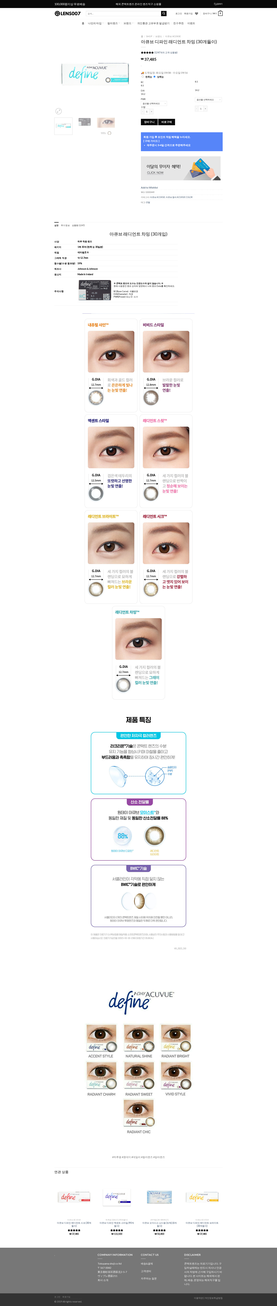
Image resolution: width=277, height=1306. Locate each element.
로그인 (179, 13)
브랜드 (127, 23)
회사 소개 (103, 1279)
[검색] (164, 13)
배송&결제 (147, 1263)
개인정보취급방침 (214, 1298)
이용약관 (198, 1298)
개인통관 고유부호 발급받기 (153, 23)
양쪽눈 (160, 76)
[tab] (56, 225)
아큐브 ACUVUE (173, 36)
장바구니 (149, 121)
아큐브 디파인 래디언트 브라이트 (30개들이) (202, 1224)
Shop (149, 36)
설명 (56, 225)
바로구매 (166, 121)
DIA (143, 90)
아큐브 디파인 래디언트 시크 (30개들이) (74, 1224)
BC (142, 82)
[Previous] (60, 74)
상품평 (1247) (78, 225)
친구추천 (178, 23)
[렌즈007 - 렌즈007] (67, 13)
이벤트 (191, 23)
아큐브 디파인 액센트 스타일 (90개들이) (117, 1224)
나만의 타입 (95, 23)
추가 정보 (65, 225)
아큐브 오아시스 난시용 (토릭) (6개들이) (159, 1224)
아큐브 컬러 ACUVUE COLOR (179, 197)
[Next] (130, 74)
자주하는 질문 (149, 1278)
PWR (143, 99)
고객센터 (146, 1271)
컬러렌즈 (112, 23)
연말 (148, 202)
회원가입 (188, 13)
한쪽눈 (148, 76)
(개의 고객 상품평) (165, 52)
